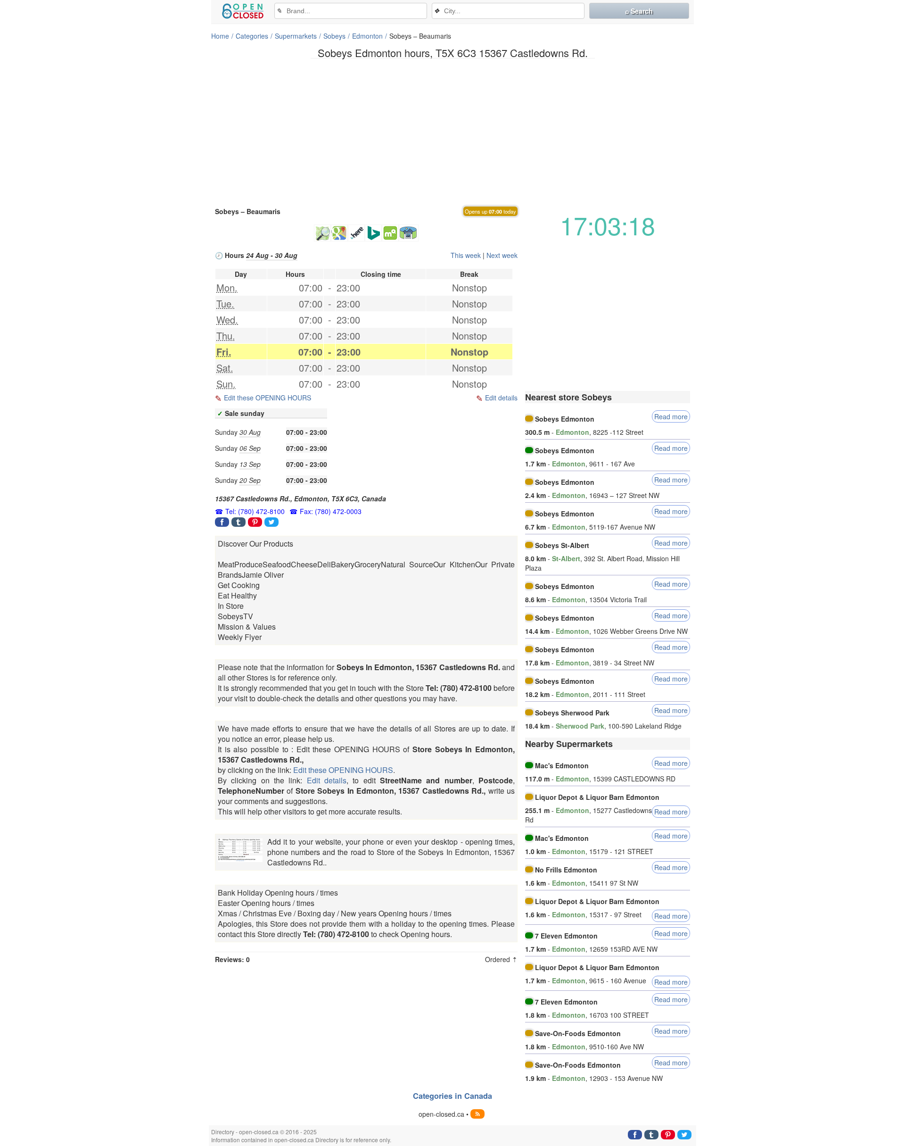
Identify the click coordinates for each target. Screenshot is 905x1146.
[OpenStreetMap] (322, 232)
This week (466, 255)
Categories (252, 36)
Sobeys (334, 36)
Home (220, 36)
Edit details (501, 397)
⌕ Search (639, 11)
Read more (671, 416)
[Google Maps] (339, 232)
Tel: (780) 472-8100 (255, 511)
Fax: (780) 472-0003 (331, 511)
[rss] (477, 1114)
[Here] (356, 232)
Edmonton (367, 36)
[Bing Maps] (373, 232)
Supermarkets (296, 36)
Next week (502, 255)
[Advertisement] (452, 132)
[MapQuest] (390, 232)
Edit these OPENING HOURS (267, 397)
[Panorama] (409, 232)
